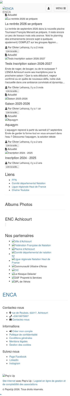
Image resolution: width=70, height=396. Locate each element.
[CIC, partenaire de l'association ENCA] (15, 269)
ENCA (10, 294)
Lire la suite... (12, 51)
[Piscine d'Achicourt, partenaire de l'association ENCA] (23, 248)
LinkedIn (14, 360)
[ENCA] (8, 7)
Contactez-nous (20, 319)
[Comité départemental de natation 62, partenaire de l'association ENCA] (33, 253)
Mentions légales (18, 341)
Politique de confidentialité (23, 334)
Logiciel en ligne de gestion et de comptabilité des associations (34, 382)
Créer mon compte (22, 331)
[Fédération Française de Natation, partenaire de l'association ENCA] (31, 244)
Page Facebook (17, 356)
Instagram (14, 363)
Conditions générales (20, 338)
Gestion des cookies (20, 344)
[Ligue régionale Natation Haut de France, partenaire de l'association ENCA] (33, 260)
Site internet (9, 380)
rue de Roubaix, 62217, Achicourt (30, 312)
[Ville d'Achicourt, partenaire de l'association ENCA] (22, 241)
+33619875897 (20, 316)
